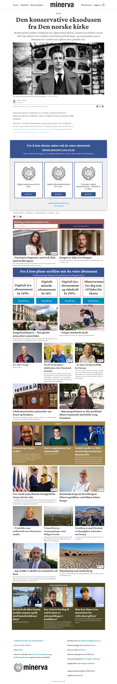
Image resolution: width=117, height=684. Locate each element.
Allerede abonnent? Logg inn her (58, 150)
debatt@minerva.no (88, 645)
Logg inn (97, 5)
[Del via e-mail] (102, 106)
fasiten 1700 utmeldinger (40, 132)
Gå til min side (58, 206)
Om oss (15, 5)
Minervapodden (36, 5)
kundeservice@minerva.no (90, 641)
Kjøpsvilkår (18, 650)
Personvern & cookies (22, 645)
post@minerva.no (79, 650)
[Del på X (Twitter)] (100, 106)
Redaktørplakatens (21, 657)
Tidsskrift (24, 5)
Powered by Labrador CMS (58, 681)
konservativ (29, 213)
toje (57, 213)
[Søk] (103, 5)
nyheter (51, 213)
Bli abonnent (86, 5)
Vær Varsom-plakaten (40, 654)
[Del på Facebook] (97, 106)
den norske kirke (41, 213)
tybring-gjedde (19, 213)
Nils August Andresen (91, 659)
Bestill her (28, 194)
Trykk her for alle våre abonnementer (28, 641)
